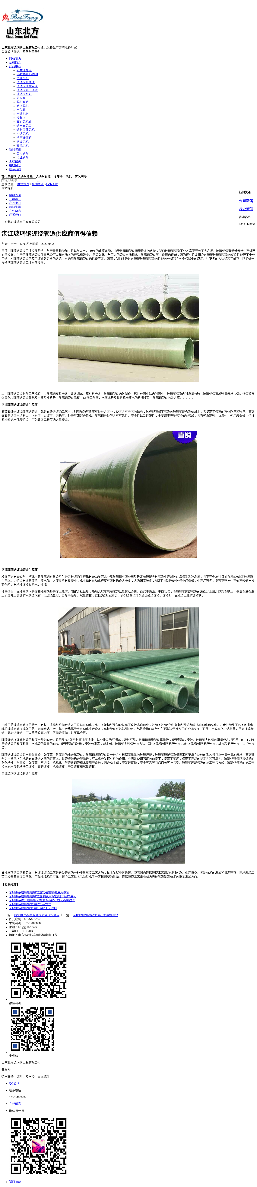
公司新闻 (23, 153)
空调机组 (23, 113)
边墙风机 (23, 78)
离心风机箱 (24, 121)
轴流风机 (23, 145)
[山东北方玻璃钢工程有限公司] (23, 43)
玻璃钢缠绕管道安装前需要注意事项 (39, 892)
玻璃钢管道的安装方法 (30, 904)
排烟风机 (23, 133)
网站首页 (15, 58)
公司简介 (15, 62)
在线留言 (15, 165)
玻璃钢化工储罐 (27, 90)
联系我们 (15, 169)
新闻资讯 (15, 149)
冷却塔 (21, 117)
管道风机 (23, 105)
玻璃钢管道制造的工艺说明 (33, 908)
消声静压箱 (24, 137)
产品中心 (15, 66)
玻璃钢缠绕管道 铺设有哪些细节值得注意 (42, 896)
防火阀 (21, 98)
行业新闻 (23, 157)
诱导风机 (23, 141)
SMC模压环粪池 (27, 74)
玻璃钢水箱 (24, 94)
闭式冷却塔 (24, 70)
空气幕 (21, 109)
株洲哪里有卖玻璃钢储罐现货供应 (36, 915)
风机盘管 (23, 102)
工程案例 (15, 161)
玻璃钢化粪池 (26, 82)
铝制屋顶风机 (26, 129)
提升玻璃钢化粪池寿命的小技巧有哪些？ (42, 900)
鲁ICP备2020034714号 (28, 1069)
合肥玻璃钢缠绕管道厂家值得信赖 (95, 915)
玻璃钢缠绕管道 (27, 86)
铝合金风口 (24, 125)
